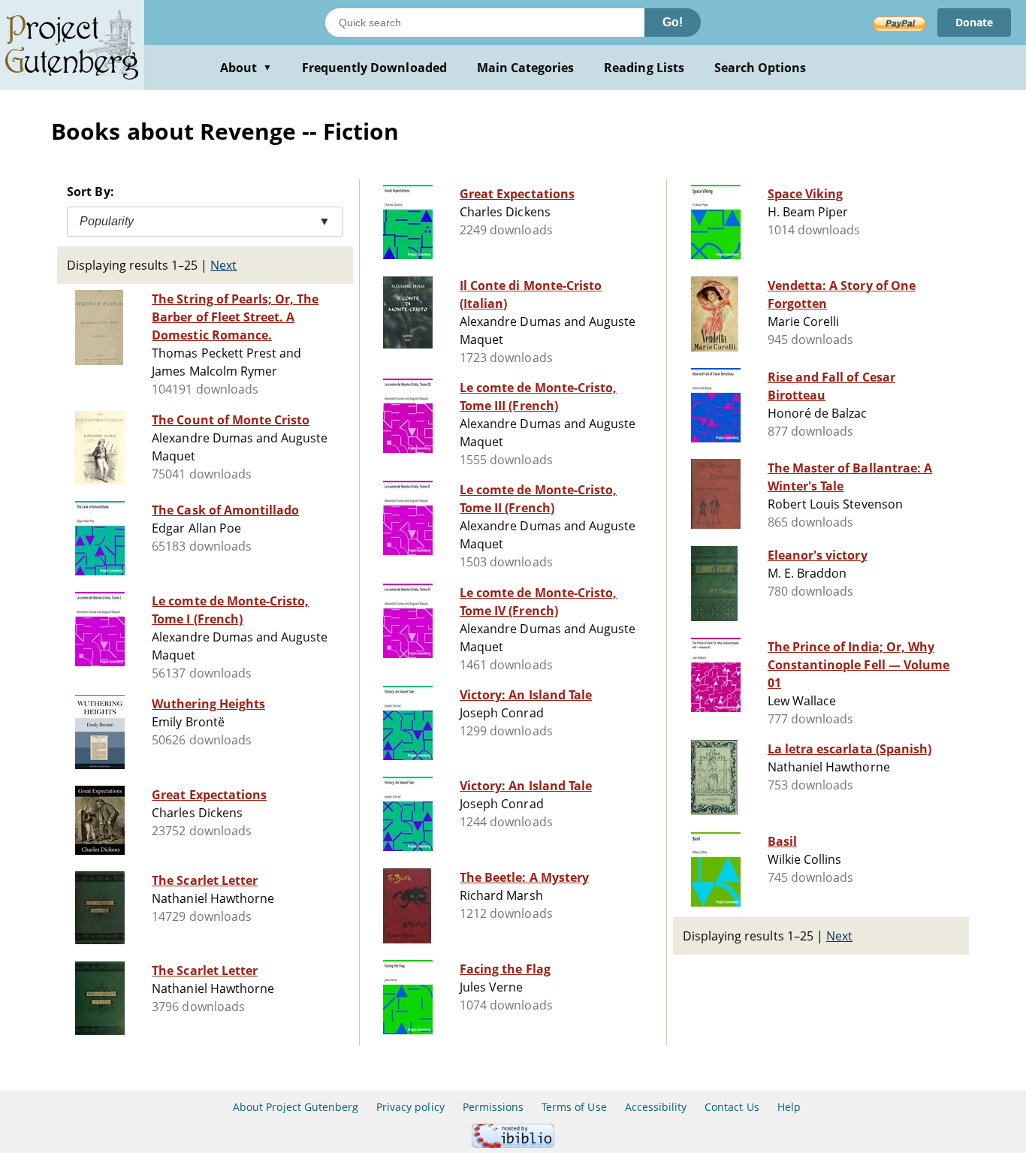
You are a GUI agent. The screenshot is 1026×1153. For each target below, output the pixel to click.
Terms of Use (574, 1107)
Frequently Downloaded (374, 67)
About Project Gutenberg (295, 1107)
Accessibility (656, 1107)
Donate (974, 22)
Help (789, 1107)
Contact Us (732, 1107)
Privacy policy (410, 1107)
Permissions (493, 1107)
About (246, 67)
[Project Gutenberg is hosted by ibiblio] (513, 1143)
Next (223, 265)
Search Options (760, 67)
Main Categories (526, 67)
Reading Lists (644, 67)
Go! (672, 22)
